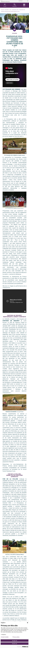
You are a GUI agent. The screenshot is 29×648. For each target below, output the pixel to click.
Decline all (14, 643)
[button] (14, 5)
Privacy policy (16, 637)
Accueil (4, 6)
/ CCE (10, 9)
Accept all (14, 640)
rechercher (14, 6)
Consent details (4, 637)
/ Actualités (6, 9)
